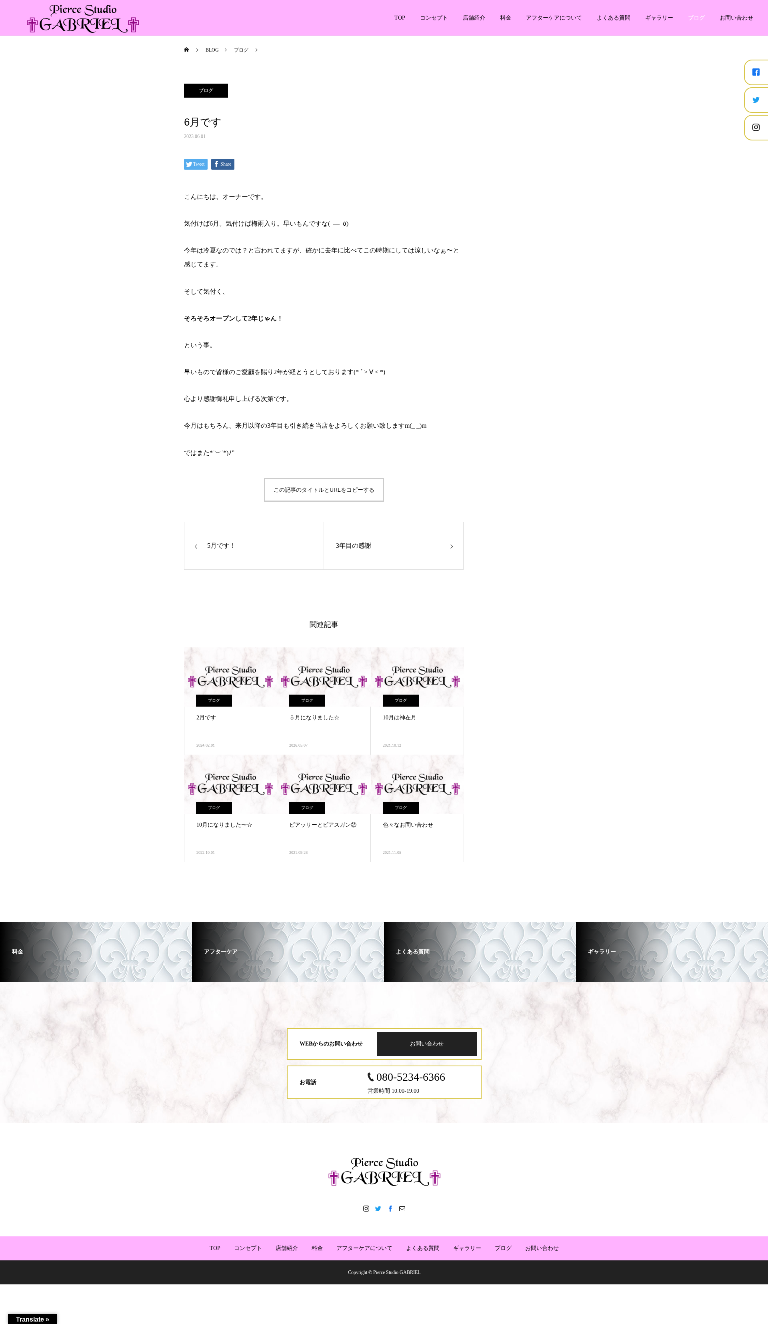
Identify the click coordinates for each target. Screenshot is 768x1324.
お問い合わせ (736, 18)
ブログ (696, 18)
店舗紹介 (474, 18)
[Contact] (402, 1208)
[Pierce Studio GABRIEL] (384, 1171)
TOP (399, 18)
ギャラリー (659, 18)
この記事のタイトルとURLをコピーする (324, 490)
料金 (505, 18)
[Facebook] (390, 1208)
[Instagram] (366, 1208)
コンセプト (434, 18)
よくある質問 (613, 18)
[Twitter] (378, 1208)
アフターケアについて (554, 18)
